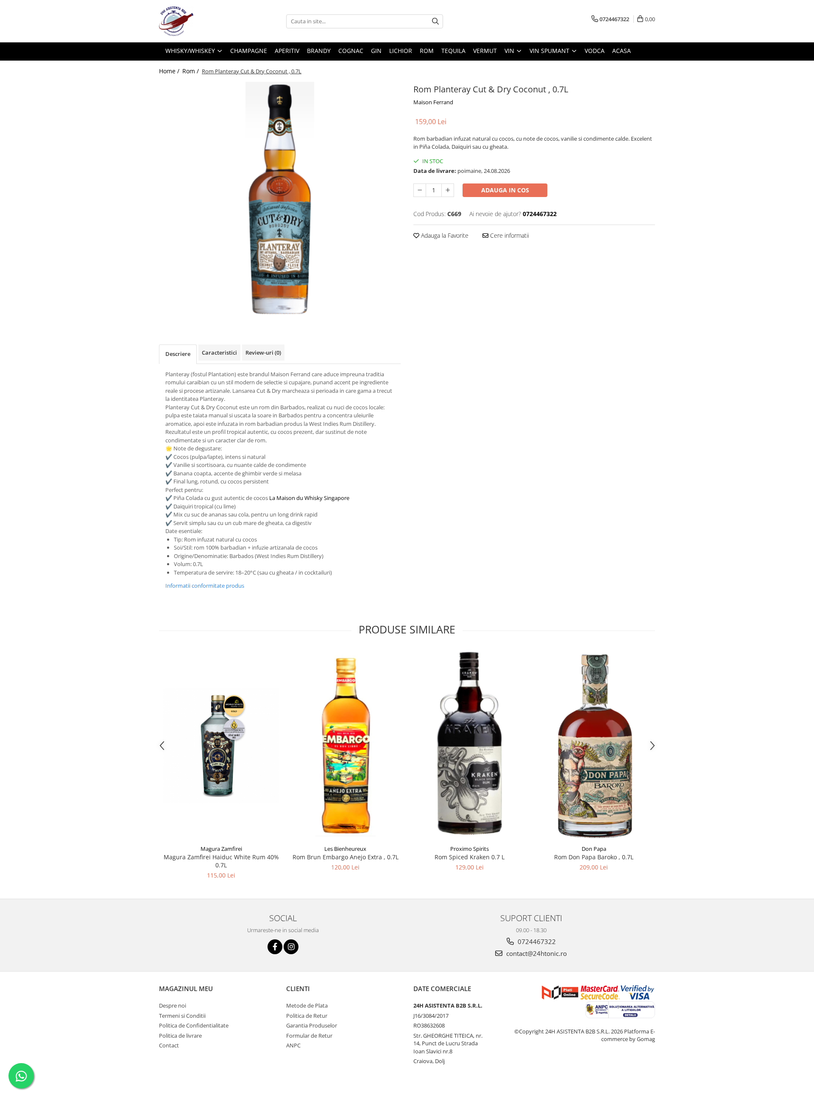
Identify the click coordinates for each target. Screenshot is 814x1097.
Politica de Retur (306, 1015)
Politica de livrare (180, 1035)
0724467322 (536, 941)
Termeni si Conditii (182, 1015)
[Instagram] (291, 946)
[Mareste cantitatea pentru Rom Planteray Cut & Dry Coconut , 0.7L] (447, 190)
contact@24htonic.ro (536, 953)
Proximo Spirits (469, 849)
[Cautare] (435, 21)
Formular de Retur (309, 1035)
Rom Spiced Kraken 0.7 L (470, 857)
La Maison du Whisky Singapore (309, 498)
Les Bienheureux (345, 849)
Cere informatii (508, 235)
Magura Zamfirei (221, 849)
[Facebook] (275, 946)
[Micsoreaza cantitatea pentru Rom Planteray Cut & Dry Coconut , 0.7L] (419, 190)
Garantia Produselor (311, 1025)
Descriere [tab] (177, 354)
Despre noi (172, 1005)
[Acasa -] (201, 21)
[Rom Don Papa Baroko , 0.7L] (594, 745)
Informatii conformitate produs (204, 585)
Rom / (191, 71)
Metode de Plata (307, 1005)
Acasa (621, 51)
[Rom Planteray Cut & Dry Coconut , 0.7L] (280, 200)
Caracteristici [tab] (219, 352)
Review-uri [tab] (263, 352)
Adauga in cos (505, 190)
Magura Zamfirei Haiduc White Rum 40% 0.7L (221, 861)
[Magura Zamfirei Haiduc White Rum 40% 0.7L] (221, 745)
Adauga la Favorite (443, 235)
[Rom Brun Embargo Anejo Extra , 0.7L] (345, 745)
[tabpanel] (280, 200)
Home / (170, 71)
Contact (169, 1045)
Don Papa (594, 849)
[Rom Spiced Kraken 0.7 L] (469, 745)
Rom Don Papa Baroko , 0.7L (593, 857)
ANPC (293, 1045)
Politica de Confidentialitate (194, 1025)
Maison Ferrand (433, 102)
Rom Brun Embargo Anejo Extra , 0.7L (346, 857)
